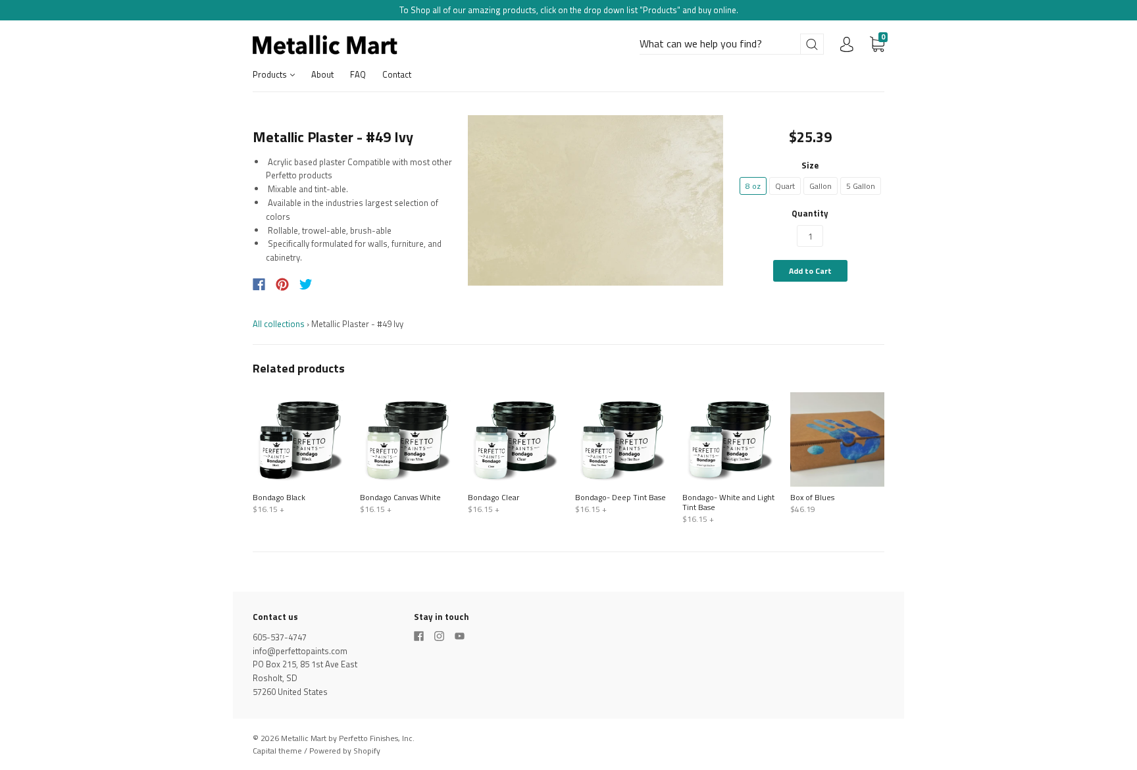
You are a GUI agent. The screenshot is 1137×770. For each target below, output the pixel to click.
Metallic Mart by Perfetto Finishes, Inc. (348, 738)
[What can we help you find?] (732, 44)
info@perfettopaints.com (300, 650)
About (322, 74)
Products (271, 74)
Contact (396, 74)
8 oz (753, 186)
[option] (596, 200)
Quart (785, 186)
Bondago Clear (493, 497)
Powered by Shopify (344, 750)
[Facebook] (258, 284)
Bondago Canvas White (400, 497)
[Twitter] (306, 284)
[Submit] (812, 44)
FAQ (358, 74)
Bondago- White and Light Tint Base (728, 502)
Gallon (820, 186)
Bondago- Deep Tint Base (620, 497)
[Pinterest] (282, 284)
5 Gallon (860, 186)
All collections (279, 323)
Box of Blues (812, 497)
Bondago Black (279, 497)
